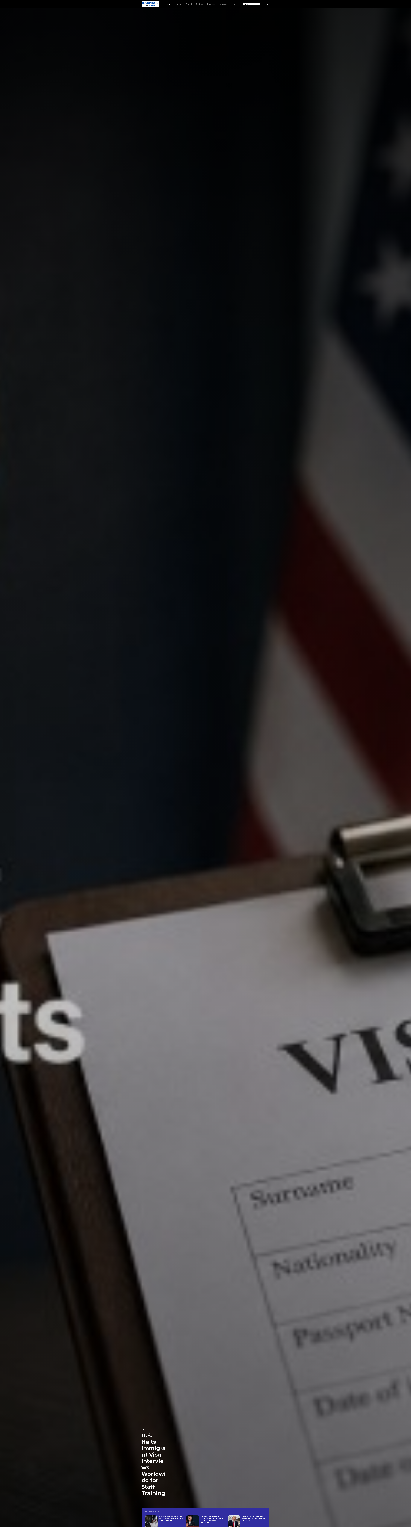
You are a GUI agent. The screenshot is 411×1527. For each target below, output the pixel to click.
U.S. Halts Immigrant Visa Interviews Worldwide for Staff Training (153, 1464)
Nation (244, 1523)
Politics (145, 1429)
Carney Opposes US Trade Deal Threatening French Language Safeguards (212, 1519)
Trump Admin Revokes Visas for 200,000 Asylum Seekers (253, 1518)
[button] (266, 4)
